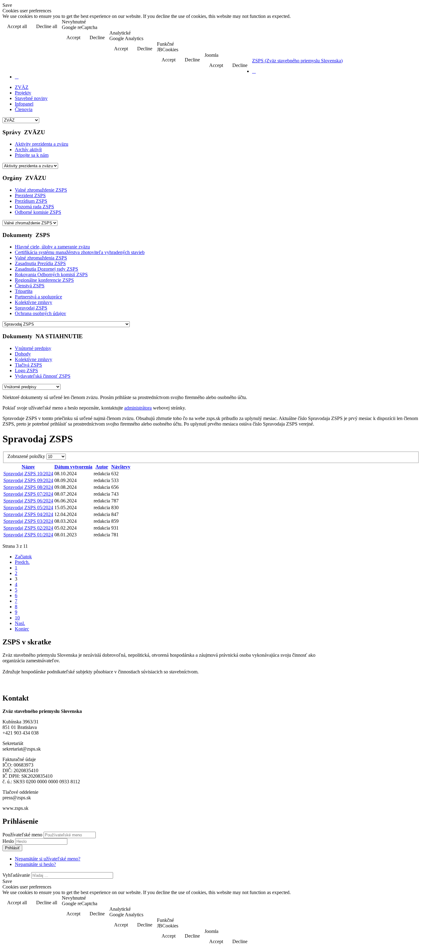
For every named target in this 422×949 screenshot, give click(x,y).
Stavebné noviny (31, 98)
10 (17, 617)
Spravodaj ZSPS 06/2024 (28, 500)
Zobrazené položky (26, 456)
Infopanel (24, 103)
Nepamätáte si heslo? (35, 864)
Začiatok (23, 556)
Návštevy (120, 466)
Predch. (22, 562)
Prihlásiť (12, 848)
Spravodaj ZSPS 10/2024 (28, 473)
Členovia (23, 109)
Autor (101, 466)
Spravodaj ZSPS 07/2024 (28, 494)
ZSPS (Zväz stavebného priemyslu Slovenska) (297, 60)
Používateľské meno (22, 834)
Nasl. (20, 623)
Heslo (8, 841)
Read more (403, 27)
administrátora (138, 407)
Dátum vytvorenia (73, 466)
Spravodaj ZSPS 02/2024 (28, 528)
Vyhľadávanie (16, 875)
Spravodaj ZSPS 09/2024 (28, 480)
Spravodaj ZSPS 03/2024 (28, 521)
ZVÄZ (21, 87)
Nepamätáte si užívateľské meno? (47, 858)
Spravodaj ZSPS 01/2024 (28, 534)
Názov (28, 466)
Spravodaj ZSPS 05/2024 (28, 507)
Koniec (22, 628)
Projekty (23, 92)
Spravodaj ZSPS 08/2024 (28, 487)
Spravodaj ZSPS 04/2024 (28, 514)
